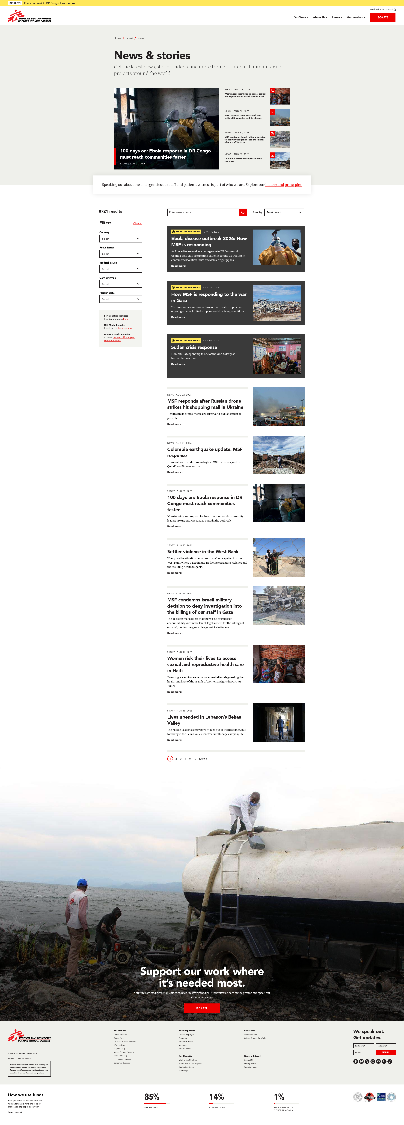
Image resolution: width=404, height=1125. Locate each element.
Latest (336, 17)
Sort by (257, 212)
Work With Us (377, 9)
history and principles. (283, 185)
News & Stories (250, 1034)
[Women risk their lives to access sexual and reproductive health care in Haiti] (257, 96)
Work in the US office (188, 1060)
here (125, 319)
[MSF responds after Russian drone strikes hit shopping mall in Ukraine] (257, 117)
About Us (319, 17)
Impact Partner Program (124, 1052)
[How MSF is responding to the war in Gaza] (236, 303)
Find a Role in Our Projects (190, 1063)
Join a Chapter (185, 1048)
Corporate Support (122, 1063)
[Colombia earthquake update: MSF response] (257, 160)
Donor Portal (119, 1038)
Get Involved (355, 17)
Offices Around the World (255, 1038)
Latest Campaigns (186, 1034)
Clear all (137, 223)
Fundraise (183, 1038)
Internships (183, 1070)
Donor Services (120, 1034)
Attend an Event (186, 1041)
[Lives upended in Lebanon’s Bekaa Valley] (236, 722)
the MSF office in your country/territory (119, 339)
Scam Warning (250, 1067)
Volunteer (183, 1045)
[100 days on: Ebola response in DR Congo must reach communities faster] (236, 506)
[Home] (56, 15)
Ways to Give (119, 1045)
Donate (202, 1008)
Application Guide (186, 1067)
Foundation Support (122, 1059)
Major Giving (119, 1048)
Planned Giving (120, 1056)
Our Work (300, 17)
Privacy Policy (250, 1063)
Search (389, 9)
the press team (125, 328)
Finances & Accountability (125, 1041)
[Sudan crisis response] (236, 356)
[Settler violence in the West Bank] (236, 557)
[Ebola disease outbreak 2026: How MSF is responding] (236, 249)
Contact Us (248, 1060)
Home (117, 38)
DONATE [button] (383, 17)
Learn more (67, 3)
